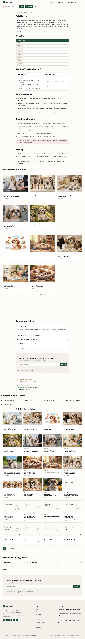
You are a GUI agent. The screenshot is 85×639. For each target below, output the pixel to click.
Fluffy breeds (39, 611)
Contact (77, 635)
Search (21, 6)
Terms (67, 635)
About (51, 635)
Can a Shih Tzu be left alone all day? (27, 339)
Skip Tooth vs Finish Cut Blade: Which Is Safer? (69, 618)
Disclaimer (72, 635)
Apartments (39, 627)
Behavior (38, 624)
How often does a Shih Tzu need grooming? (29, 335)
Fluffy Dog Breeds (23, 12)
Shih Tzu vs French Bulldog (72, 400)
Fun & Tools (74, 2)
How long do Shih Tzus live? (25, 348)
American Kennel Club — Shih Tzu (24, 389)
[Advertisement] (42, 305)
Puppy (67, 2)
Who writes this (57, 635)
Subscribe (63, 364)
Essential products (40, 622)
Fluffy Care (60, 2)
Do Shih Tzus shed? (22, 326)
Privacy (63, 635)
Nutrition (38, 619)
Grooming (38, 614)
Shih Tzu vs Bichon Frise (7, 400)
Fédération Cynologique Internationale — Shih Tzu (28, 387)
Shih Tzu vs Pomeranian (7, 404)
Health (37, 617)
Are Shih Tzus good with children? (26, 343)
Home (17, 12)
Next (12, 548)
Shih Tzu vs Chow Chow (50, 400)
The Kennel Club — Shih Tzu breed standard (26, 385)
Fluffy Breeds (52, 2)
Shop (81, 2)
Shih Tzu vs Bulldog (28, 400)
